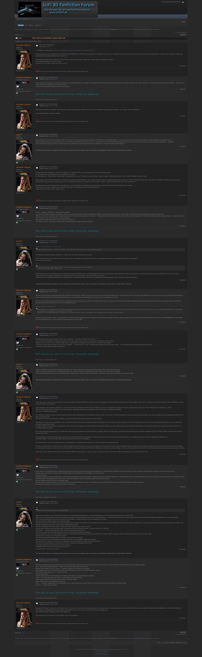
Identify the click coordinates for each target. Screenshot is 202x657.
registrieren (40, 19)
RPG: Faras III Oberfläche (46, 45)
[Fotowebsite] (17, 93)
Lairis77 (132, 29)
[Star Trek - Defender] (17, 163)
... (22, 34)
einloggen (31, 19)
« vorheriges (178, 32)
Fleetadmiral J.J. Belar (123, 29)
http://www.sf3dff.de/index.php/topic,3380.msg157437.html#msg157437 (74, 50)
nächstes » (184, 32)
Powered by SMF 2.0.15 (82, 649)
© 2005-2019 (103, 653)
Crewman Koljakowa (23, 77)
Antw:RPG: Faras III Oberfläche (48, 77)
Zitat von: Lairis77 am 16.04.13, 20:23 (45, 306)
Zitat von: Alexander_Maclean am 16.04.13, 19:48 (48, 246)
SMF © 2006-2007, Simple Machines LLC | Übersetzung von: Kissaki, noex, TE (108, 649)
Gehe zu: (159, 642)
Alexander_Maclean (139, 29)
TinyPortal (97, 653)
